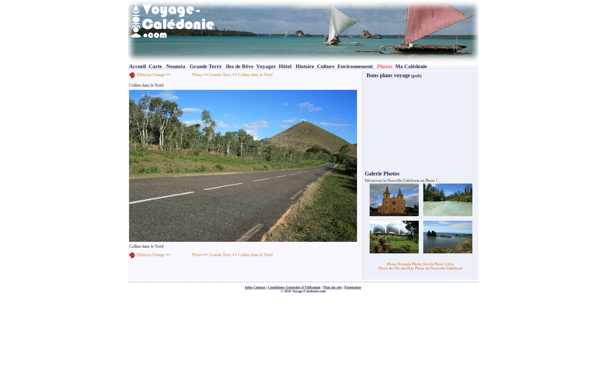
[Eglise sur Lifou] (394, 199)
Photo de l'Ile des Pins (396, 268)
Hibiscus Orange (151, 74)
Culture (326, 66)
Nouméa (176, 66)
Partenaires (352, 287)
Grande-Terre (220, 74)
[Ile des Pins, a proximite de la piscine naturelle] (447, 199)
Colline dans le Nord (255, 74)
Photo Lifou (444, 264)
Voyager (266, 66)
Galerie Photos (382, 174)
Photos (384, 66)
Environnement (355, 66)
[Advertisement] (421, 124)
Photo (197, 74)
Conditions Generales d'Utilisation (294, 287)
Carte (155, 66)
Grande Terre (206, 66)
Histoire (305, 66)
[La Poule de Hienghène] (447, 236)
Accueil (137, 66)
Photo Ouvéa (422, 264)
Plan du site (332, 287)
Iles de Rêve (240, 66)
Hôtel (285, 66)
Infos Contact (255, 287)
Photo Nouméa (399, 264)
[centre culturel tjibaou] (394, 236)
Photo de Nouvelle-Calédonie (439, 268)
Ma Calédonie (411, 66)
